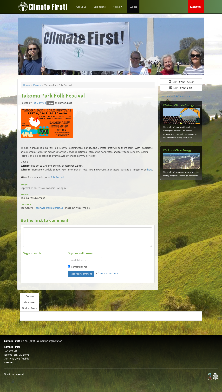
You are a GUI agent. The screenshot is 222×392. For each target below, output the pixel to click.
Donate (30, 296)
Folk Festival (57, 177)
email (21, 374)
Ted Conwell (39, 103)
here (149, 169)
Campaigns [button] (100, 7)
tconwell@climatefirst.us (49, 208)
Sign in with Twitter (183, 82)
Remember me (79, 267)
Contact (8, 362)
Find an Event (29, 308)
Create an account (108, 273)
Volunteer (29, 302)
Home (26, 85)
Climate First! (12, 341)
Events (133, 7)
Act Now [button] (118, 7)
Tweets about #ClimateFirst (175, 96)
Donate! (195, 6)
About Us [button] (81, 7)
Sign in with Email (183, 88)
